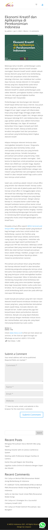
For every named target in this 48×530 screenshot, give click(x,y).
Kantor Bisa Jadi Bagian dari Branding (19, 462)
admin (9, 31)
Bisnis (26, 31)
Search (39, 433)
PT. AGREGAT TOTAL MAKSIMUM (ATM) (19, 485)
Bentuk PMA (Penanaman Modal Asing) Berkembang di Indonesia (23, 487)
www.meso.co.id (15, 333)
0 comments (34, 31)
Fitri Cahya (9, 478)
